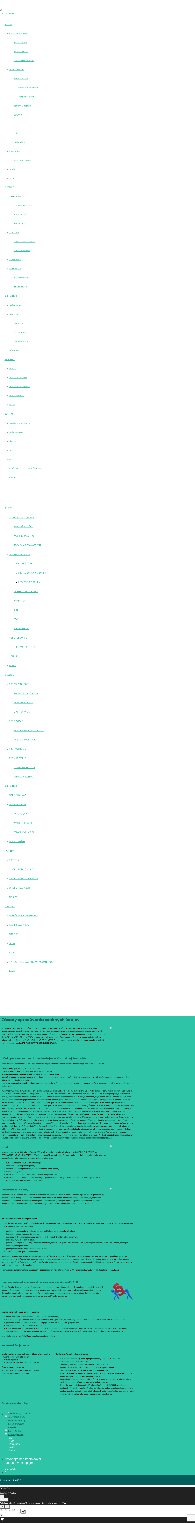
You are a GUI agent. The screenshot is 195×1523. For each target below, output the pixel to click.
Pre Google (16, 721)
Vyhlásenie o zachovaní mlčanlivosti (32, 962)
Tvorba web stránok (21, 517)
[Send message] (23, 1512)
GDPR (12, 943)
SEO (16, 610)
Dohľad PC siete (23, 702)
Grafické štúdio (23, 563)
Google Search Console (29, 730)
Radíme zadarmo (19, 924)
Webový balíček (23, 526)
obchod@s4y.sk (15, 1434)
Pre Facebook (17, 748)
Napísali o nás (17, 795)
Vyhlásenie (14, 1444)
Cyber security (18, 637)
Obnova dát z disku (25, 647)
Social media (21, 628)
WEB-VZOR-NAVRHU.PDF (67, 1336)
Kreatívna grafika (29, 582)
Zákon (13, 971)
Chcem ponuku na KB (21, 869)
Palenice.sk (20, 813)
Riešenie (9, 674)
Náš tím (13, 934)
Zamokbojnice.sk (24, 832)
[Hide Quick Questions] (2, 1507)
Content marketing (26, 591)
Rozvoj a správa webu (27, 545)
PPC (16, 619)
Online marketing (19, 554)
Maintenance (22, 711)
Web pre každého (24, 535)
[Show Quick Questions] (7, 1507)
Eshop (12, 665)
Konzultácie (10, 1469)
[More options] (2, 1496)
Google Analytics (25, 739)
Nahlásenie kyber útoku (23, 915)
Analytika (19, 600)
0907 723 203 (14, 1431)
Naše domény (17, 841)
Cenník (13, 656)
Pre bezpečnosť (18, 684)
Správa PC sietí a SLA (26, 693)
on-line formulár (118, 1394)
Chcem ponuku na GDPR (23, 878)
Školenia (14, 860)
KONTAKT (17, 1480)
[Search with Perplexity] (1, 1515)
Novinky (10, 850)
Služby (8, 508)
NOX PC (13, 897)
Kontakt (10, 906)
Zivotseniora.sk (23, 823)
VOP (11, 952)
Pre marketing (17, 758)
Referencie (11, 786)
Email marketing (23, 776)
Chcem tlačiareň (19, 887)
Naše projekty (17, 804)
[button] (97, 1520)
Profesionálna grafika (32, 572)
